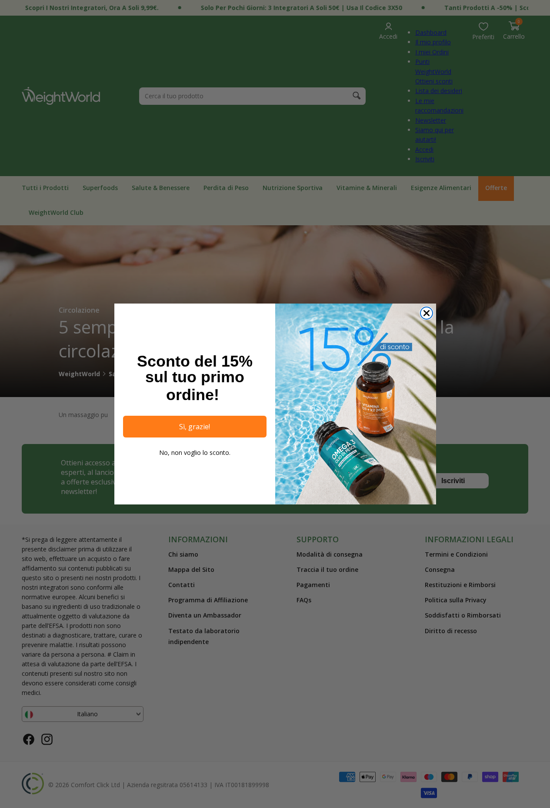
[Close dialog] (426, 313)
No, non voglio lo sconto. (194, 452)
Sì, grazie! (194, 426)
